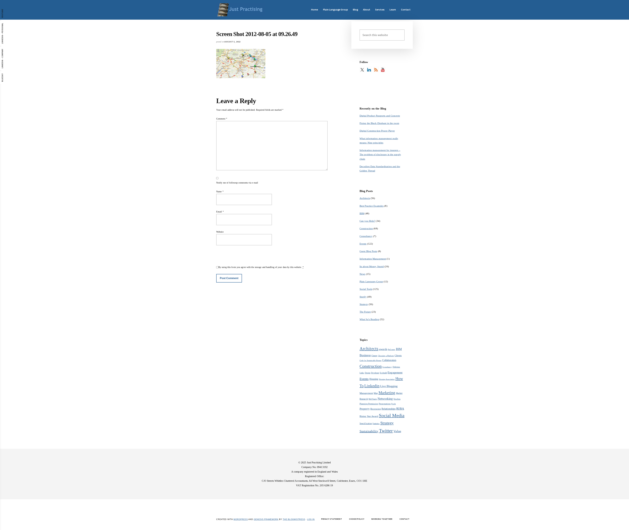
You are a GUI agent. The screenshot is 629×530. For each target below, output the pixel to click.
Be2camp (391, 349)
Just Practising (240, 9)
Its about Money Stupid (372, 266)
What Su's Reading (369, 319)
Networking (385, 398)
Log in (311, 519)
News (362, 274)
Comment (221, 119)
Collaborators (389, 360)
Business (365, 355)
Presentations (385, 403)
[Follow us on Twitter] (362, 69)
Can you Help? (367, 221)
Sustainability (369, 431)
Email (220, 211)
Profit (393, 404)
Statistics (376, 423)
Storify (363, 296)
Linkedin (372, 386)
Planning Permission (369, 403)
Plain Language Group (371, 281)
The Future (365, 312)
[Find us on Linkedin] (369, 69)
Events (363, 243)
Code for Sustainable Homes (370, 360)
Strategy (364, 304)
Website (220, 232)
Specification (366, 423)
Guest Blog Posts (368, 251)
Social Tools (366, 289)
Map (376, 393)
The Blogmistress (294, 519)
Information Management (373, 258)
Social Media (391, 415)
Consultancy (366, 236)
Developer (375, 373)
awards (383, 349)
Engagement (395, 372)
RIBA (400, 408)
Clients (398, 355)
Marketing (387, 393)
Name (220, 191)
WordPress (240, 519)
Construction (366, 228)
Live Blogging (389, 386)
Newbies (396, 399)
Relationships (388, 408)
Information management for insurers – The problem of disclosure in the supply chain (380, 154)
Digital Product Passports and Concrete (380, 115)
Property (365, 408)
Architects (365, 198)
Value (397, 431)
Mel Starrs (373, 399)
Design (368, 373)
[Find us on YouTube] (382, 69)
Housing (373, 379)
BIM (362, 213)
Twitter (386, 430)
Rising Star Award (369, 416)
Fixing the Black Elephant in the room (379, 123)
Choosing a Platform (386, 356)
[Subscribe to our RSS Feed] (376, 69)
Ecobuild (383, 373)
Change (374, 356)
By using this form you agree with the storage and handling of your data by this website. (261, 267)
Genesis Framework (266, 519)
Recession (375, 408)
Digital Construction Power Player (377, 130)
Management (366, 393)
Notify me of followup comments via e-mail (237, 183)
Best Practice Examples (372, 206)
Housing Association (387, 379)
